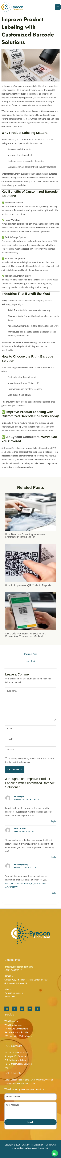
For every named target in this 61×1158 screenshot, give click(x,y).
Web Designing (11, 1021)
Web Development (13, 1025)
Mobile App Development (16, 1029)
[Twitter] (14, 1009)
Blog (6, 1068)
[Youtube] (30, 1009)
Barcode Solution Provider (16, 1033)
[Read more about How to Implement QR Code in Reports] (30, 563)
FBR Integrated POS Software (18, 1036)
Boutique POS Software (15, 1056)
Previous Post (30, 654)
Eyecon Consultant (25, 437)
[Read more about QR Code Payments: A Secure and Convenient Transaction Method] (30, 611)
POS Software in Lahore (15, 1060)
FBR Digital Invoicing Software (18, 1064)
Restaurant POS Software (16, 1053)
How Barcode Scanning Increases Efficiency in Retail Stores (25, 535)
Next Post (30, 661)
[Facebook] (6, 1009)
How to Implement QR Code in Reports (28, 585)
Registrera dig (20, 829)
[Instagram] (22, 1009)
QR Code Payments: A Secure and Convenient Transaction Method (25, 635)
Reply (53, 821)
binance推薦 (19, 797)
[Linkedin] (37, 1009)
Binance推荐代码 (21, 864)
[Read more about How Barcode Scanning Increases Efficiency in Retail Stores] (30, 512)
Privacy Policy (44, 1148)
